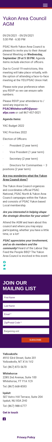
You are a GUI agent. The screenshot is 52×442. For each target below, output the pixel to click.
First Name (9, 296)
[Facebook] (26, 262)
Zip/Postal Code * (12, 321)
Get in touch (10, 412)
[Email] (26, 268)
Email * (7, 313)
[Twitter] (26, 265)
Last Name (9, 304)
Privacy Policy (26, 437)
